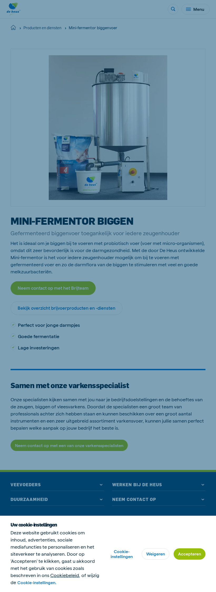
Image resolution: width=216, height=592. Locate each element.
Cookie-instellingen (122, 554)
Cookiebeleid (64, 575)
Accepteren (189, 553)
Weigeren (155, 553)
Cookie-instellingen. (36, 582)
